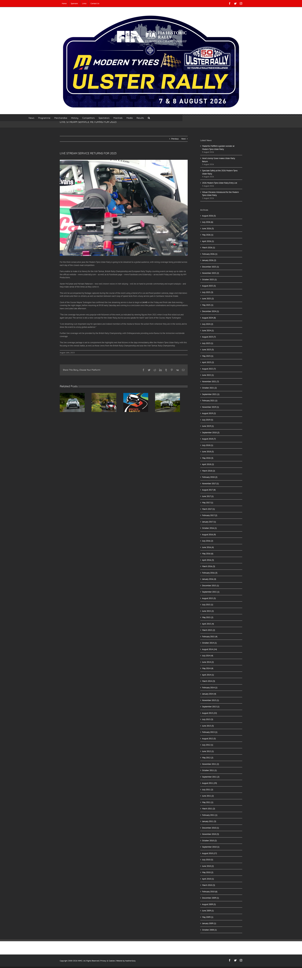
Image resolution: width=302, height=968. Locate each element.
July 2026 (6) (207, 222)
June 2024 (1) (208, 330)
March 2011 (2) (208, 808)
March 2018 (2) (208, 470)
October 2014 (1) (209, 643)
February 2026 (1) (209, 254)
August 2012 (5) (209, 738)
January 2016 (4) (209, 579)
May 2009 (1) (207, 917)
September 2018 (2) (210, 432)
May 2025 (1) (207, 305)
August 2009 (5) (209, 904)
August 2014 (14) (209, 649)
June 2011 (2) (208, 796)
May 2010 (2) (207, 872)
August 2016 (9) (209, 534)
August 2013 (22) (209, 713)
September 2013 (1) (210, 706)
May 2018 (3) (207, 458)
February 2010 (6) (209, 891)
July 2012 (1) (207, 745)
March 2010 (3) (208, 885)
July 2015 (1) (207, 604)
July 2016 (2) (207, 540)
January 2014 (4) (209, 694)
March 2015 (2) (208, 630)
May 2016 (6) (207, 553)
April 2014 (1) (208, 674)
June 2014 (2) (208, 662)
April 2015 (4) (208, 623)
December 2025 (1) (210, 266)
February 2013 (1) (209, 732)
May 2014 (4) (207, 668)
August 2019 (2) (209, 413)
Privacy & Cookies (107, 960)
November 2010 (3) (210, 834)
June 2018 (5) (208, 451)
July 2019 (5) (207, 419)
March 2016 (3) (208, 566)
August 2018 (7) (209, 438)
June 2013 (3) (208, 725)
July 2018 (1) (207, 445)
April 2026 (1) (208, 241)
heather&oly (130, 960)
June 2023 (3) (208, 349)
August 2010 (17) (209, 853)
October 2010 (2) (209, 840)
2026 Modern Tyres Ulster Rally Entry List (219, 183)
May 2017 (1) (207, 502)
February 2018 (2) (209, 477)
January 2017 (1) (209, 521)
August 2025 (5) (209, 285)
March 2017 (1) (208, 509)
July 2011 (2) (207, 789)
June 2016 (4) (208, 547)
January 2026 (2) (209, 260)
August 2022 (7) (209, 368)
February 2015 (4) (209, 636)
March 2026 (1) (208, 247)
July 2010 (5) (207, 859)
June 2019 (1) (208, 426)
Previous (175, 138)
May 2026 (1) (207, 234)
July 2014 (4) (207, 655)
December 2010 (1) (210, 827)
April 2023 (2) (208, 362)
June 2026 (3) (208, 228)
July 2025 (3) (207, 292)
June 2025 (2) (208, 298)
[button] (149, 117)
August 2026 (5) (209, 215)
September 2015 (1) (210, 591)
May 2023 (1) (207, 356)
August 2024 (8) (209, 317)
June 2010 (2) (208, 866)
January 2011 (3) (209, 821)
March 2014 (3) (208, 681)
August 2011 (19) (209, 783)
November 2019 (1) (210, 407)
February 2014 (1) (209, 687)
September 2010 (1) (210, 847)
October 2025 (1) (209, 279)
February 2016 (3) (209, 572)
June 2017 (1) (208, 496)
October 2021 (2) (209, 387)
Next (183, 138)
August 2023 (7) (209, 336)
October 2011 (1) (209, 770)
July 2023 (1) (207, 343)
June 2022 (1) (208, 375)
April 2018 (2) (208, 464)
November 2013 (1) (210, 700)
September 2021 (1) (210, 394)
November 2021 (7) (210, 381)
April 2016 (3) (208, 560)
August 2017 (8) (209, 489)
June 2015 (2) (208, 611)
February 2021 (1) (209, 400)
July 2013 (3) (207, 719)
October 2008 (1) (209, 929)
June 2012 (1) (208, 751)
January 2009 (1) (209, 923)
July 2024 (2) (207, 324)
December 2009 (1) (210, 898)
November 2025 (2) (210, 273)
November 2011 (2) (210, 764)
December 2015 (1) (210, 585)
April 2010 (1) (208, 878)
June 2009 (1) (208, 910)
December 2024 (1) (210, 311)
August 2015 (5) (209, 598)
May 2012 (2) (207, 757)
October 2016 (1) (209, 528)
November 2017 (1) (210, 483)
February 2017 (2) (209, 515)
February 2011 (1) (209, 815)
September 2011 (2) (210, 776)
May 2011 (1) (207, 802)
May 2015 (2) (207, 617)
